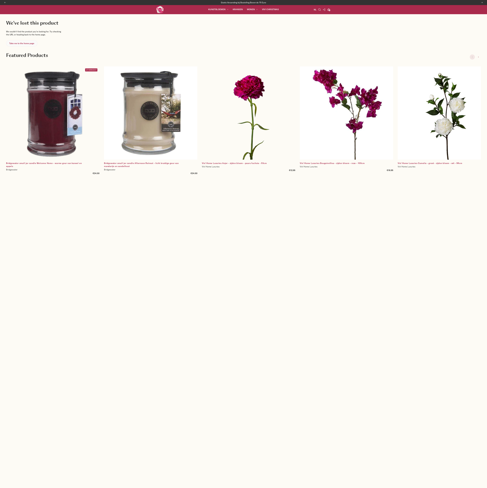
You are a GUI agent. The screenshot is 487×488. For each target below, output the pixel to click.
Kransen (238, 9)
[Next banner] (482, 2)
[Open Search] (320, 10)
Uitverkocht (91, 70)
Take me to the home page (21, 43)
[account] (324, 10)
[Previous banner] (5, 2)
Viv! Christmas (270, 9)
